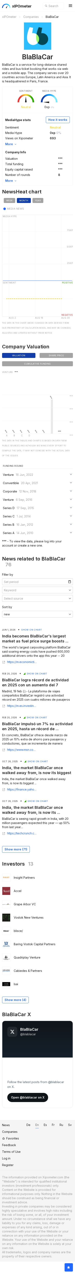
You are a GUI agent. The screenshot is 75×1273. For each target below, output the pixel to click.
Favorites (12, 1138)
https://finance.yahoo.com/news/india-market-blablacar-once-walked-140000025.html (22, 789)
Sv (70, 1125)
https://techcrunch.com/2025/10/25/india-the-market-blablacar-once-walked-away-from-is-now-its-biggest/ (22, 833)
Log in (6, 1158)
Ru (61, 1125)
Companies (10, 1131)
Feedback (9, 1145)
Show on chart (31, 629)
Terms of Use (11, 1151)
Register (8, 1165)
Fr (53, 1125)
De (28, 1125)
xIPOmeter (22, 6)
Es (45, 1125)
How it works (57, 119)
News (6, 1125)
